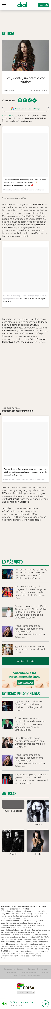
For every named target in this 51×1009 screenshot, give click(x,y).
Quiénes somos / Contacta (13, 969)
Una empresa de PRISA (25, 986)
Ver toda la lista (26, 661)
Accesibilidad (11, 972)
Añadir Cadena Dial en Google (27, 109)
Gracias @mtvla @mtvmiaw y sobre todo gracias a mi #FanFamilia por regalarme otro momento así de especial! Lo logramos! (25, 472)
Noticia (8, 33)
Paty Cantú (8, 115)
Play (45, 1003)
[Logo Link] (22, 4)
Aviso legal (43, 969)
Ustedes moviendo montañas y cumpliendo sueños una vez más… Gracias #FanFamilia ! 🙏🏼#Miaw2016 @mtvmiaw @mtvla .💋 (25, 182)
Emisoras (31, 969)
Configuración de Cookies (30, 975)
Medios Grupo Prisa (25, 992)
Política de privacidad (28, 972)
